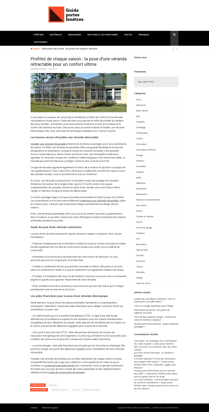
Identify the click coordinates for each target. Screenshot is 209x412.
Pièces (139, 211)
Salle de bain (142, 250)
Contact (34, 407)
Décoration (141, 144)
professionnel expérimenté (59, 365)
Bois (138, 116)
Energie (139, 155)
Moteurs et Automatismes (102, 34)
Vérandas (143, 34)
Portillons (140, 233)
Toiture (139, 266)
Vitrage (139, 277)
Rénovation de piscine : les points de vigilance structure (69, 48)
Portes (128, 34)
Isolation (140, 172)
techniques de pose (60, 389)
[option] (110, 48)
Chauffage (141, 127)
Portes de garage (144, 227)
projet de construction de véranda (66, 372)
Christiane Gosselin (38, 69)
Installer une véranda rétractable (48, 143)
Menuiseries (74, 34)
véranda (75, 389)
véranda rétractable (91, 389)
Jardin (138, 177)
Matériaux (56, 34)
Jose (136, 352)
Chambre (140, 122)
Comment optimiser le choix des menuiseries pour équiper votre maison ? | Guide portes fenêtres (155, 361)
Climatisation (142, 133)
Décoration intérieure (146, 149)
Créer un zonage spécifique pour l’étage (153, 305)
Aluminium (141, 105)
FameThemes (172, 407)
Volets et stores (143, 283)
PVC (138, 239)
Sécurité (140, 255)
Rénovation (141, 244)
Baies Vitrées (142, 110)
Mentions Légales (50, 407)
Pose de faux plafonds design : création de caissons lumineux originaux (155, 318)
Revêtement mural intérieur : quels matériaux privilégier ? (156, 325)
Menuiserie (141, 188)
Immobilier (141, 166)
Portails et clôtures (145, 216)
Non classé (141, 205)
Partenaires (40, 41)
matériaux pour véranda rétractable (99, 200)
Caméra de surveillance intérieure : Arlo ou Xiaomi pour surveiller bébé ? (154, 300)
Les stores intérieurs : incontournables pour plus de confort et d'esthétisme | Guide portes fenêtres (156, 382)
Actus (138, 99)
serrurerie (140, 261)
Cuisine (139, 138)
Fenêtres (39, 34)
